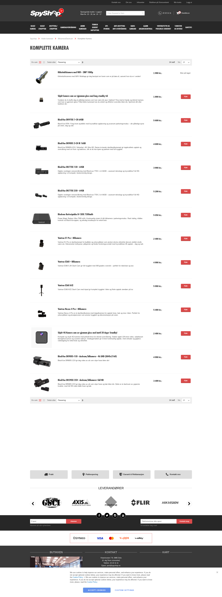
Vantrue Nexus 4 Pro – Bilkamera (72, 309)
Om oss (129, 2)
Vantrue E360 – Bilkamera (69, 262)
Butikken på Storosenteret (159, 2)
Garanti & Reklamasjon (133, 474)
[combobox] (125, 13)
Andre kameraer (47, 39)
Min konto (177, 2)
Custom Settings (124, 590)
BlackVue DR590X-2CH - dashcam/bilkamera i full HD (81, 380)
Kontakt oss (116, 2)
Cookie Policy (78, 577)
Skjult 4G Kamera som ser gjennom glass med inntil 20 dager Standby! (87, 333)
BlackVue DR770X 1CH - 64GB (71, 167)
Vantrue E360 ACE (65, 285)
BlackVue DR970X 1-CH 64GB (71, 120)
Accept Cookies (97, 590)
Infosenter (140, 2)
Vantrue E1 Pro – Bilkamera (69, 238)
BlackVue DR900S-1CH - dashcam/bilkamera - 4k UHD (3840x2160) (87, 356)
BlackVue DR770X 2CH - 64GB (71, 191)
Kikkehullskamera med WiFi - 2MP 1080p (75, 72)
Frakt (51, 474)
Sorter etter (51, 62)
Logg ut (189, 2)
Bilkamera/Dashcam (65, 39)
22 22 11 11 (167, 13)
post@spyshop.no (113, 566)
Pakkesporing (92, 474)
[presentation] (32, 503)
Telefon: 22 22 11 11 (111, 563)
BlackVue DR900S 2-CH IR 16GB (72, 143)
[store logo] (47, 12)
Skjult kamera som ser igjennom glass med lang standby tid (83, 96)
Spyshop (33, 39)
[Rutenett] (44, 62)
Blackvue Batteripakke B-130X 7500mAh (75, 214)
